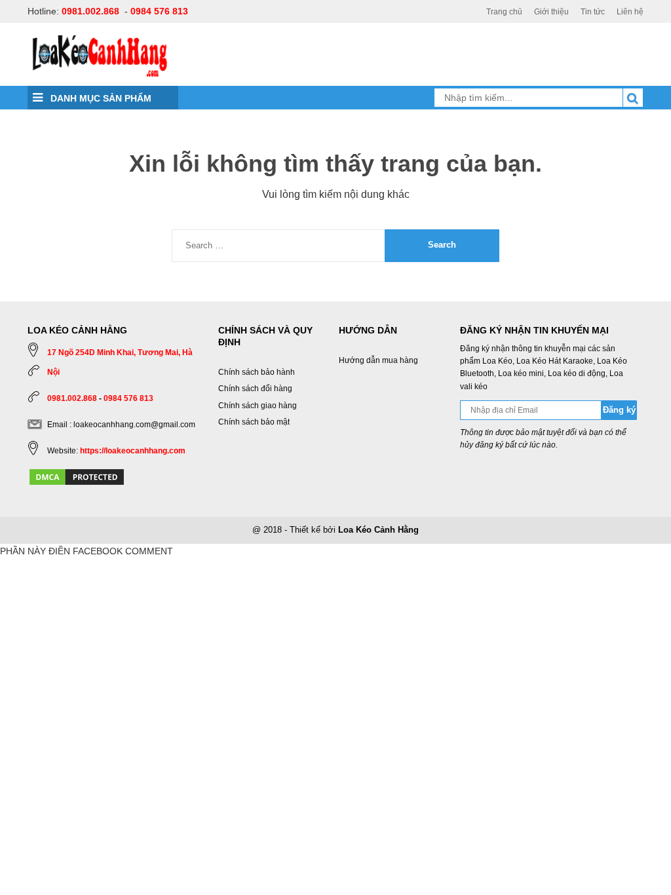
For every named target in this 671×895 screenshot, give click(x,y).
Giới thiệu (551, 11)
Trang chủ (504, 11)
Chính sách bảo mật (254, 422)
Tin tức (593, 11)
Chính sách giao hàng (257, 405)
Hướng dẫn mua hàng (378, 360)
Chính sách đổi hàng (255, 388)
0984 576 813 (159, 11)
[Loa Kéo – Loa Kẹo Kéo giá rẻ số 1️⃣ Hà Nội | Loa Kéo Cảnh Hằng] (100, 55)
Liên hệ (630, 11)
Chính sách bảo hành (256, 372)
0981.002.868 (90, 11)
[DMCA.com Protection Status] (77, 476)
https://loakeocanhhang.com (132, 450)
